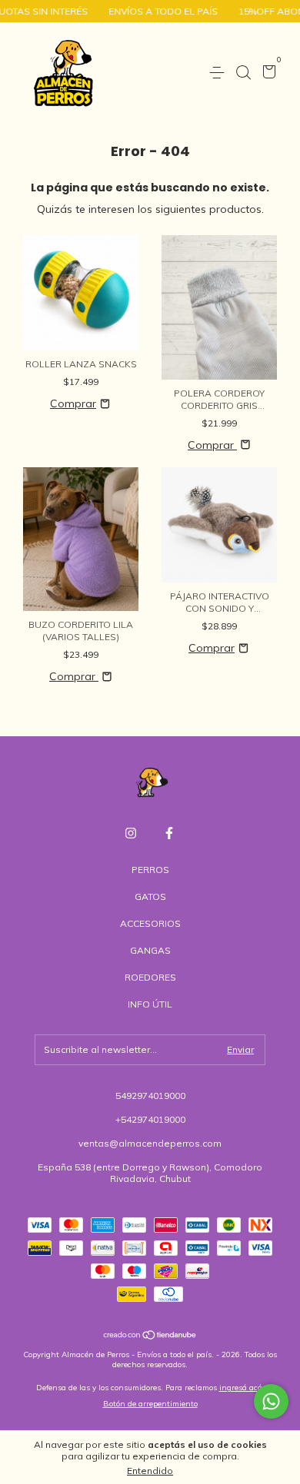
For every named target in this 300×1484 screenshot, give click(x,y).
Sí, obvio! (230, 161)
